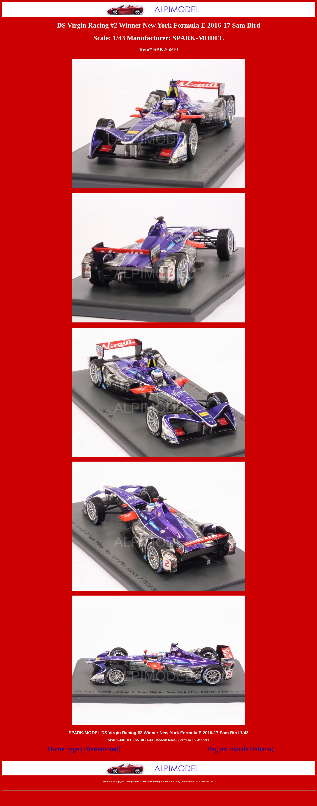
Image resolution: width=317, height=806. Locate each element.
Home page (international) (84, 749)
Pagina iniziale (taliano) (241, 749)
